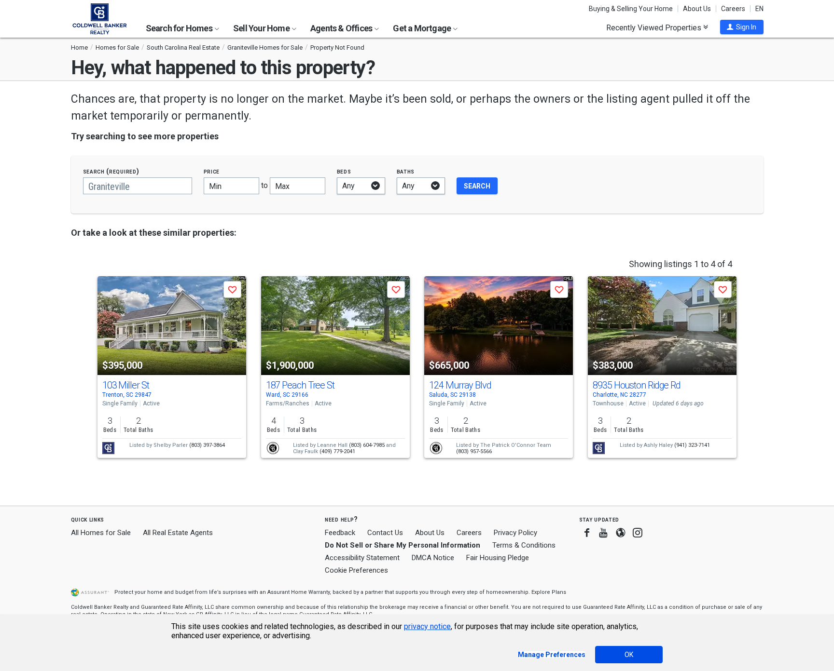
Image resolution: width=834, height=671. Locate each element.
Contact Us (385, 532)
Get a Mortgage (422, 28)
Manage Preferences (551, 654)
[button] (742, 27)
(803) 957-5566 (474, 451)
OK (629, 654)
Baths (406, 171)
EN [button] (759, 9)
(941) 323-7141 (692, 445)
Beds (344, 171)
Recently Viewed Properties (654, 27)
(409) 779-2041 (337, 451)
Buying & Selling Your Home (631, 8)
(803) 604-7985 (367, 445)
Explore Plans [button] (548, 592)
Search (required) (111, 171)
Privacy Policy (515, 532)
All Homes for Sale (101, 532)
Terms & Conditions (524, 545)
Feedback (340, 533)
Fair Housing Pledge (497, 557)
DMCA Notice (433, 557)
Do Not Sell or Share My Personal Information (402, 545)
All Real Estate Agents (178, 532)
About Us (697, 8)
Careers (733, 8)
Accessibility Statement (362, 557)
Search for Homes (180, 28)
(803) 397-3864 (207, 445)
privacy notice (427, 626)
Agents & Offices (342, 28)
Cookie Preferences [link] (356, 570)
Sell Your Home (262, 28)
